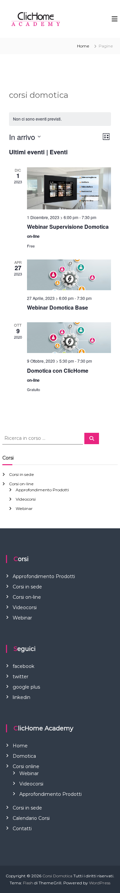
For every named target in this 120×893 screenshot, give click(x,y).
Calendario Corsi (31, 818)
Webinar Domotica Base (57, 307)
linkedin (21, 697)
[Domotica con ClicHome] (69, 337)
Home (83, 45)
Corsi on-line (21, 483)
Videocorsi (26, 499)
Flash (28, 882)
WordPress (99, 882)
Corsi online (26, 766)
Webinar (24, 508)
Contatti (22, 829)
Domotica (24, 756)
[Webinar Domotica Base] (69, 274)
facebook (23, 666)
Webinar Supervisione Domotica (68, 226)
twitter (20, 677)
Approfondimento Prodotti (42, 489)
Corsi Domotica (57, 875)
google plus (26, 687)
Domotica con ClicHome (57, 370)
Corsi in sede (21, 474)
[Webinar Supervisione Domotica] (69, 188)
